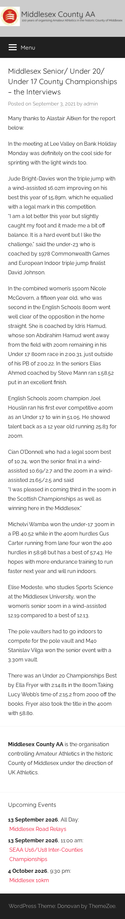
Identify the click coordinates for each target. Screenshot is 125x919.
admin (91, 104)
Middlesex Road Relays (37, 829)
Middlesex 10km (29, 880)
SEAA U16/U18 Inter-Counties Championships (46, 854)
